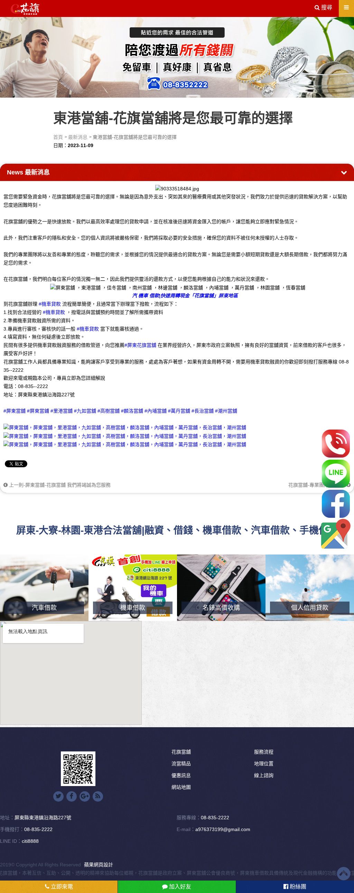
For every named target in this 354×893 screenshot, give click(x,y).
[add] (336, 534)
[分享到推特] (58, 796)
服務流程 (263, 752)
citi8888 (30, 841)
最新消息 (77, 137)
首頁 (58, 137)
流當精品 (181, 763)
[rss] (98, 796)
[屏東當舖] (177, 56)
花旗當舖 (181, 752)
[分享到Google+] (85, 796)
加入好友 (179, 887)
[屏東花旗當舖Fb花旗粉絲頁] (124, 444)
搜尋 (326, 7)
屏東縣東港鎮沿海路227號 (43, 817)
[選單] (346, 7)
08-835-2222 (215, 817)
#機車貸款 (50, 304)
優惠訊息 (181, 775)
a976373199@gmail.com (222, 829)
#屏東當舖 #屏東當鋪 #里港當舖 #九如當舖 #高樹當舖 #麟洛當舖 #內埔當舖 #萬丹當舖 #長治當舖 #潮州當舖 (120, 411)
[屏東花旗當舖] (25, 9)
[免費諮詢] (336, 444)
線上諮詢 (263, 775)
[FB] (336, 504)
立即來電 (61, 887)
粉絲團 (297, 887)
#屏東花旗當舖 (140, 345)
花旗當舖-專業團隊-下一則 (317, 485)
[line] (336, 474)
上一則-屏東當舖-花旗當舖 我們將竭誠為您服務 (59, 485)
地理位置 (263, 763)
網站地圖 (181, 787)
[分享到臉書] (71, 796)
